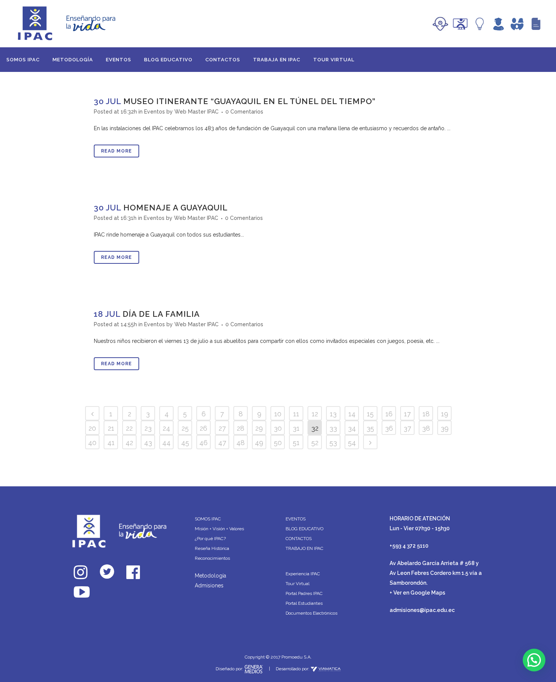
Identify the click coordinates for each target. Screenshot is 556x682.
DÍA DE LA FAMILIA (161, 314)
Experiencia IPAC (303, 573)
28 (240, 428)
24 (166, 428)
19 (444, 414)
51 (296, 443)
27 (222, 428)
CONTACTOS (299, 538)
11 (296, 414)
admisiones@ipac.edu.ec (422, 610)
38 (426, 428)
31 (296, 428)
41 (111, 443)
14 (352, 414)
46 (203, 443)
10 (277, 414)
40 (92, 443)
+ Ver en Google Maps (417, 593)
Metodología (210, 576)
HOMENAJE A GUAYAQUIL (175, 207)
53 (333, 443)
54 (352, 443)
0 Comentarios (244, 112)
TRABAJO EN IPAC (304, 548)
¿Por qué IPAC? (210, 538)
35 (370, 428)
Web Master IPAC (196, 112)
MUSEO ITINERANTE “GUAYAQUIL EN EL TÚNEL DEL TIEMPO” (249, 101)
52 (314, 443)
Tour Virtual (297, 583)
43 (148, 443)
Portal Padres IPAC (304, 593)
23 (148, 428)
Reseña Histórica (212, 548)
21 (111, 428)
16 (389, 414)
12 (315, 414)
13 (333, 414)
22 (129, 428)
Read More (116, 151)
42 (129, 443)
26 (203, 428)
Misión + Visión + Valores (219, 528)
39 (445, 428)
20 (92, 428)
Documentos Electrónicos (311, 613)
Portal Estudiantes (304, 603)
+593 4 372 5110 (409, 546)
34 (352, 428)
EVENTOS (296, 519)
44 (166, 443)
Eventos (154, 112)
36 (389, 428)
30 (278, 428)
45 (185, 443)
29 (259, 428)
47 (222, 443)
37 (407, 428)
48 (240, 443)
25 (185, 428)
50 (278, 443)
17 (407, 414)
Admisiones (209, 585)
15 (370, 414)
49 (259, 443)
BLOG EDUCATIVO (304, 528)
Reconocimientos (212, 558)
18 (426, 414)
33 (333, 428)
